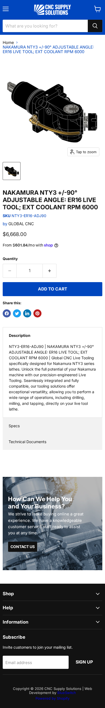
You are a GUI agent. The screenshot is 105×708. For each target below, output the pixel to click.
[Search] (95, 26)
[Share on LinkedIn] (27, 313)
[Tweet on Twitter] (17, 313)
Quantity (10, 259)
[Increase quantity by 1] (50, 271)
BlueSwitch (66, 692)
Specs (14, 425)
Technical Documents (27, 441)
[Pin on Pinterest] (37, 313)
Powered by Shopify (52, 698)
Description (19, 335)
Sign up (84, 662)
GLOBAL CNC (21, 223)
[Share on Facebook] (7, 313)
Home (8, 42)
